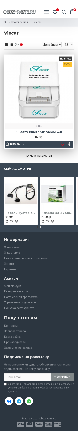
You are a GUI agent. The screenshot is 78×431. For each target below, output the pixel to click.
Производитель (20, 22)
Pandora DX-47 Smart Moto (57, 213)
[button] (37, 227)
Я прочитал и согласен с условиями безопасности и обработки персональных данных (41, 388)
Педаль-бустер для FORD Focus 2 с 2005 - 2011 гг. (21, 213)
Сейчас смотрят (18, 169)
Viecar (39, 126)
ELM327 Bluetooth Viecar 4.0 (39, 132)
